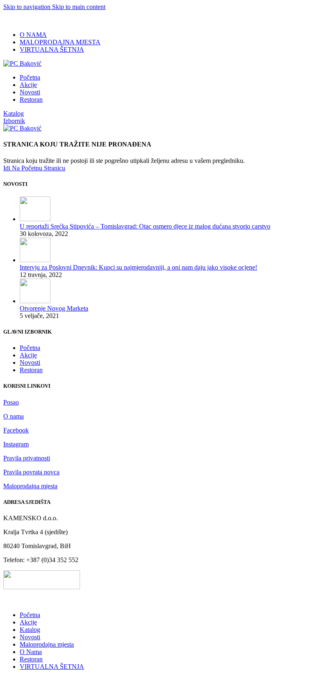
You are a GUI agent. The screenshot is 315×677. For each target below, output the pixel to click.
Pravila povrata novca (31, 472)
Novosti (30, 362)
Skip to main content (78, 6)
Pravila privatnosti (26, 458)
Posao (11, 402)
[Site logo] (22, 63)
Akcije (28, 355)
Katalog (13, 113)
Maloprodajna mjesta (30, 486)
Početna (30, 347)
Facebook (16, 430)
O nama (13, 416)
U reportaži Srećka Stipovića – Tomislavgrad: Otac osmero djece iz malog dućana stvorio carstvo (145, 226)
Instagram (16, 444)
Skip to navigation (27, 6)
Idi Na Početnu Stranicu (34, 168)
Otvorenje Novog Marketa (54, 308)
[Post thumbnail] (35, 218)
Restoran (31, 369)
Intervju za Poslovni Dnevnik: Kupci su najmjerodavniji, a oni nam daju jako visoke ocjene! (138, 267)
